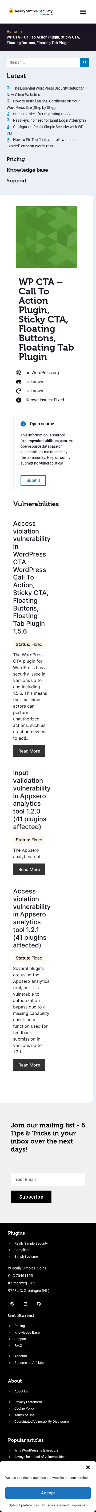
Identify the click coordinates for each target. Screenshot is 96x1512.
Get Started (21, 1315)
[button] (88, 1467)
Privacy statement (55, 1505)
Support (17, 181)
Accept (48, 1492)
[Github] (39, 1304)
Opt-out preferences (24, 1505)
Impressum (79, 1505)
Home (12, 31)
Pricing (16, 159)
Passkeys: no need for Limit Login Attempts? (49, 120)
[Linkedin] (25, 1304)
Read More (29, 751)
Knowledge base (27, 170)
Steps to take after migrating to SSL (42, 114)
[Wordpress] (12, 1304)
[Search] (84, 62)
